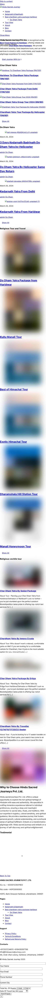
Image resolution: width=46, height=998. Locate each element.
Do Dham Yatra (16, 20)
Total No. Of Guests (8, 988)
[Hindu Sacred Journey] (10, 7)
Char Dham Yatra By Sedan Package (18, 591)
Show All (5, 121)
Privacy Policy (10, 933)
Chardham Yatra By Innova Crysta (17, 638)
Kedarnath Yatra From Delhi (17, 191)
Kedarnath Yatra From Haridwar (20, 211)
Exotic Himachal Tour (13, 441)
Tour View (9, 22)
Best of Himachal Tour (14, 389)
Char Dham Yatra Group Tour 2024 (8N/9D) (21, 102)
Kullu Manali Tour (11, 337)
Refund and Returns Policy (15, 939)
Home (7, 11)
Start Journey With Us (11, 59)
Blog (7, 28)
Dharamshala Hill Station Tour (19, 494)
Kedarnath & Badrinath (14, 14)
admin (2, 152)
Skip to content (6, 1)
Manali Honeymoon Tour (15, 546)
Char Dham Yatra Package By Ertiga (18, 678)
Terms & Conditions (13, 936)
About (7, 25)
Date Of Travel (6, 991)
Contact (8, 31)
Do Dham (9, 152)
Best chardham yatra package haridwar (21, 17)
